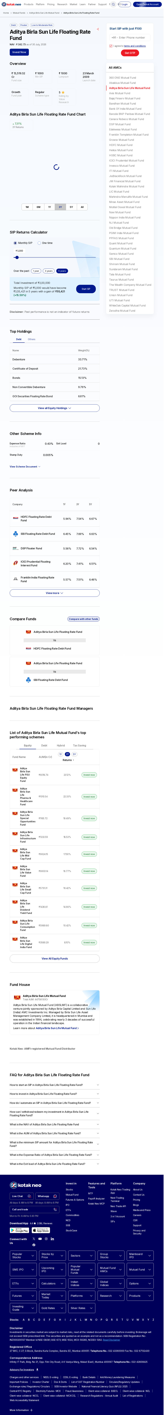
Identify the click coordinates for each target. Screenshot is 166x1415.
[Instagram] (46, 1238)
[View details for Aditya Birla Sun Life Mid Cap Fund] (23, 854)
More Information (19, 1410)
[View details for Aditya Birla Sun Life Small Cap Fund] (23, 888)
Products (28, 4)
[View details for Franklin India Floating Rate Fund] (35, 579)
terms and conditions (135, 45)
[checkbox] (111, 46)
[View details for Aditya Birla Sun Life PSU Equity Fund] (23, 775)
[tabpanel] (55, 377)
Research (62, 4)
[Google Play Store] (19, 1230)
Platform (40, 4)
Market (73, 4)
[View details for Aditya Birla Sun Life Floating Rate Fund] (54, 632)
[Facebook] (34, 1245)
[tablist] (55, 207)
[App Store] (41, 1230)
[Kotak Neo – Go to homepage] (11, 4)
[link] (22, 1196)
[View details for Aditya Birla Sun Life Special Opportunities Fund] (23, 818)
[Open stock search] (113, 4)
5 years (62, 271)
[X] (34, 1238)
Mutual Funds (19, 13)
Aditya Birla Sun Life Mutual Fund (44, 13)
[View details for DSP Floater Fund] (35, 548)
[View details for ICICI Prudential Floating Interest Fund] (35, 563)
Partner (92, 4)
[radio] (15, 243)
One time (47, 242)
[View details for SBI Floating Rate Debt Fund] (35, 534)
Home (6, 13)
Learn (83, 4)
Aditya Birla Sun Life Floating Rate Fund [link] (81, 13)
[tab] (27, 207)
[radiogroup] (33, 243)
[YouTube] (40, 1238)
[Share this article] (98, 29)
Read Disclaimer (111, 1339)
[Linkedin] (52, 1238)
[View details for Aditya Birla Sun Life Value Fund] (23, 871)
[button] (147, 4)
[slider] (17, 257)
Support (102, 4)
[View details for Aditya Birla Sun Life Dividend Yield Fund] (23, 907)
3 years (49, 271)
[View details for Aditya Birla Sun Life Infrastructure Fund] (23, 837)
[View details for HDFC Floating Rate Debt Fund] (35, 519)
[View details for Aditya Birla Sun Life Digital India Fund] (23, 942)
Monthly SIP (25, 242)
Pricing (50, 4)
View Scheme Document (23, 466)
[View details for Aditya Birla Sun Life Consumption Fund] (23, 925)
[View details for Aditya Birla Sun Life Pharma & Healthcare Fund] (23, 796)
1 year (36, 271)
